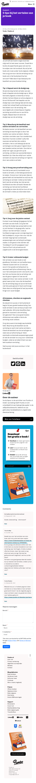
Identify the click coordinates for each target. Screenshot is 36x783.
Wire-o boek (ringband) (15, 682)
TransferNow (12, 712)
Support (6, 10)
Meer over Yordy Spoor (12, 419)
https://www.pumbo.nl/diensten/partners (18, 597)
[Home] (5, 4)
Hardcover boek (12, 676)
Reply (5, 523)
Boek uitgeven (12, 693)
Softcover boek (12, 678)
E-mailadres (6, 632)
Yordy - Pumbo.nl (8, 31)
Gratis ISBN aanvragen (15, 697)
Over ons (10, 659)
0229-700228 (13, 773)
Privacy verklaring (13, 661)
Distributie (11, 695)
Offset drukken (12, 689)
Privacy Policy (12, 640)
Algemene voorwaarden (15, 663)
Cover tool (11, 706)
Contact (10, 667)
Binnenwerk (11, 704)
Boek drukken (12, 674)
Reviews (10, 665)
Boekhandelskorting (14, 708)
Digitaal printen (12, 691)
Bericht (5, 610)
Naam (4, 625)
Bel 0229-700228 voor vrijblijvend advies (23, 1)
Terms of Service (25, 640)
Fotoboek (10, 680)
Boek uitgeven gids (13, 710)
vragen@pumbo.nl (14, 774)
